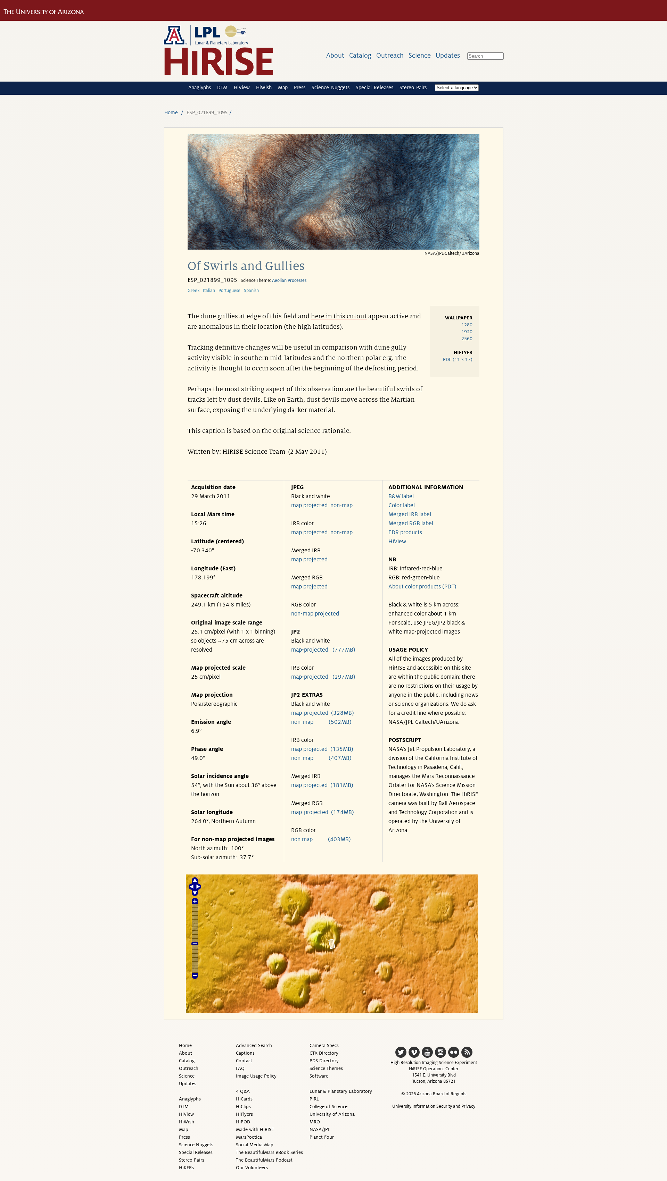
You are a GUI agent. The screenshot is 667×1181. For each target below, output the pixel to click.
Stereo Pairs (413, 87)
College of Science (328, 1106)
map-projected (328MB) (322, 713)
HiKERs (186, 1167)
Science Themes (326, 1068)
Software (319, 1076)
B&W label (401, 496)
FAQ (240, 1068)
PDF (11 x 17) (457, 359)
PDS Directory (324, 1060)
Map (283, 87)
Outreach (390, 55)
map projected (309, 505)
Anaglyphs (199, 87)
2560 (466, 338)
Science (420, 55)
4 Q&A (243, 1091)
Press (299, 87)
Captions (245, 1053)
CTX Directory (324, 1053)
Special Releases (374, 87)
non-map (341, 505)
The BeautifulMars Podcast (264, 1160)
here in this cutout (339, 316)
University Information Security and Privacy (433, 1106)
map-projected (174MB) (322, 812)
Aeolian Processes (289, 280)
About (335, 55)
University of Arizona (332, 1114)
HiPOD (243, 1121)
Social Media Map (254, 1144)
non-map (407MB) (321, 758)
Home (171, 112)
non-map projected (315, 614)
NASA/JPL (320, 1129)
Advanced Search (254, 1045)
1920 (466, 331)
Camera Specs (324, 1045)
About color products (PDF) (422, 587)
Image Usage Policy (256, 1076)
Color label (401, 505)
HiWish (264, 87)
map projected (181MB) (322, 785)
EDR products (405, 532)
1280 (466, 324)
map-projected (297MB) (323, 677)
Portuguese (229, 290)
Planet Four (322, 1137)
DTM (222, 87)
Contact (244, 1060)
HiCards (244, 1099)
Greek (193, 290)
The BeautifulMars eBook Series (269, 1152)
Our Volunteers (252, 1167)
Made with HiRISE (255, 1129)
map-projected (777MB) (323, 650)
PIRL (314, 1099)
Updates (448, 55)
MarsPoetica (249, 1137)
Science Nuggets (330, 87)
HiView (242, 87)
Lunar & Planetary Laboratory (341, 1091)
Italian (209, 290)
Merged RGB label (410, 523)
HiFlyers (244, 1114)
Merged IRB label (409, 514)
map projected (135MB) (322, 749)
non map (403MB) (321, 839)
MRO (315, 1121)
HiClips (243, 1106)
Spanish (251, 290)
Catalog (360, 55)
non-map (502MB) (321, 722)
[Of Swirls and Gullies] (333, 248)
